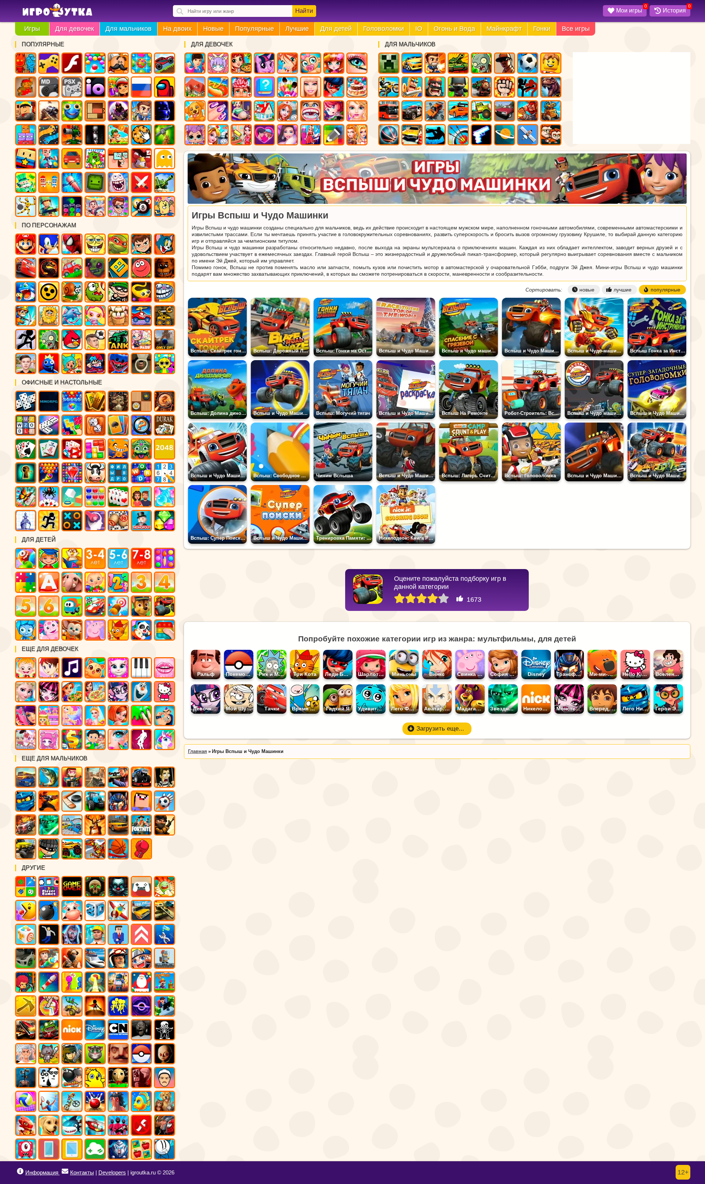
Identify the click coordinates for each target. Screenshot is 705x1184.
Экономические (118, 206)
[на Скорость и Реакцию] (95, 982)
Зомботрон (95, 268)
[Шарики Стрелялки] (72, 401)
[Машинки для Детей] (72, 606)
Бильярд (141, 206)
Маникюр (218, 111)
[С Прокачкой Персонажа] (141, 934)
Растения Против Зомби (48, 339)
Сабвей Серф (118, 87)
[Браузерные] (48, 401)
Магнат (95, 206)
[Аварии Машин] (72, 825)
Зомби (481, 63)
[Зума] (141, 449)
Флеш (72, 63)
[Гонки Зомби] (48, 1029)
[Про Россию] (141, 886)
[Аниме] (141, 958)
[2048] (164, 449)
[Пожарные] (48, 958)
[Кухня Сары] (48, 667)
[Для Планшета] (72, 1149)
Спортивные (389, 134)
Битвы (164, 182)
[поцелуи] (164, 667)
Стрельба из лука (458, 134)
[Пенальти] (164, 801)
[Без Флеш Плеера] (141, 1125)
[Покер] (72, 449)
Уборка (241, 134)
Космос (504, 134)
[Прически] (118, 715)
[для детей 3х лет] (141, 582)
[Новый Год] (141, 982)
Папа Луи (118, 63)
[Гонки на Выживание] (25, 1029)
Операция (241, 87)
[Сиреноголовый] (25, 1077)
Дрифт (458, 111)
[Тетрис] (72, 425)
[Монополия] (141, 520)
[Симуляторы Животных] (164, 1101)
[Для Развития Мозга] (95, 520)
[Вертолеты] (95, 1125)
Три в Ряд (141, 63)
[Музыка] (72, 667)
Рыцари (412, 87)
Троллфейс (164, 292)
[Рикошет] (118, 934)
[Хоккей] (72, 801)
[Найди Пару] (141, 1149)
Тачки (25, 268)
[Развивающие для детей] (48, 558)
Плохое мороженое (118, 315)
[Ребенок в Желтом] (164, 1053)
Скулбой (25, 363)
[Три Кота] (118, 630)
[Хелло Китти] (164, 691)
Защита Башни (72, 134)
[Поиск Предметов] (164, 401)
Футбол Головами (95, 339)
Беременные (241, 111)
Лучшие (297, 28)
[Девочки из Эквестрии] (118, 691)
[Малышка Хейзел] (25, 667)
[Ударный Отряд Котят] (48, 1053)
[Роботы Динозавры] (95, 848)
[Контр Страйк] (95, 777)
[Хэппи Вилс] (164, 1077)
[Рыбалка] (48, 777)
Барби (310, 87)
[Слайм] (141, 715)
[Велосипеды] (72, 1101)
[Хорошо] (432, 598)
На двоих (177, 28)
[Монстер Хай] (48, 691)
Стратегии (435, 87)
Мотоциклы (389, 87)
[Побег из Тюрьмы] (164, 777)
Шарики (95, 63)
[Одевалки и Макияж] (118, 739)
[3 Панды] (48, 1077)
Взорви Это (95, 315)
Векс (25, 339)
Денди (25, 87)
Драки (504, 87)
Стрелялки (435, 63)
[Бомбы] (48, 910)
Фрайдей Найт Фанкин (95, 363)
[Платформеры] (164, 982)
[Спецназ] (72, 958)
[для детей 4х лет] (164, 582)
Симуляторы (72, 158)
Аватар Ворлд (141, 339)
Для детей (336, 28)
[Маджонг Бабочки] (25, 496)
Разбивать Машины (435, 111)
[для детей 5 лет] (25, 606)
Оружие (481, 134)
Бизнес (25, 182)
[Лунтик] (48, 630)
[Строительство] (95, 934)
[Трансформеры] (118, 801)
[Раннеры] (118, 1006)
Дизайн (310, 134)
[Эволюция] (164, 934)
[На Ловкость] (48, 1006)
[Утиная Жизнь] (95, 1077)
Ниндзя (458, 87)
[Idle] (164, 1006)
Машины (164, 63)
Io (95, 87)
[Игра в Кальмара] (118, 1125)
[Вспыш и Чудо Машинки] (164, 606)
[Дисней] (95, 1029)
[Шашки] (141, 401)
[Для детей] (25, 558)
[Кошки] (95, 667)
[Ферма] (72, 910)
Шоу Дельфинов (72, 315)
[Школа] (95, 739)
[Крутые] (118, 1149)
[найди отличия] (141, 425)
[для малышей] (95, 582)
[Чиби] (48, 739)
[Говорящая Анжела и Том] (118, 667)
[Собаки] (48, 1125)
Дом (195, 87)
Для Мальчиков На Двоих (550, 134)
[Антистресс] (25, 934)
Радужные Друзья (48, 363)
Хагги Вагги (118, 363)
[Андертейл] (164, 1029)
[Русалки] (72, 715)
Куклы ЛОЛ (195, 134)
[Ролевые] (72, 934)
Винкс (287, 63)
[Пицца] (95, 691)
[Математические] (118, 582)
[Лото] (118, 520)
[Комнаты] (48, 715)
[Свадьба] (95, 715)
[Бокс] (141, 848)
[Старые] (72, 886)
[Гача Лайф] (25, 739)
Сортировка (72, 206)
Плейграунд (95, 182)
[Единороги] (164, 739)
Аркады (164, 158)
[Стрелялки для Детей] (118, 606)
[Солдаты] (164, 825)
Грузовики (481, 111)
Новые (213, 28)
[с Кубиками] (72, 496)
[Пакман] (25, 910)
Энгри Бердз (72, 339)
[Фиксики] (25, 630)
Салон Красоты (357, 111)
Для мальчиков (128, 28)
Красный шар (141, 268)
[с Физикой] (48, 934)
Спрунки (164, 363)
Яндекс (48, 63)
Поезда (481, 87)
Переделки (264, 111)
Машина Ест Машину (141, 315)
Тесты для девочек (264, 87)
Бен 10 (141, 244)
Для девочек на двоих (357, 134)
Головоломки (383, 28)
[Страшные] (118, 886)
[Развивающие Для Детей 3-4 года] (95, 558)
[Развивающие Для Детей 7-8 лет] (141, 558)
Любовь (264, 134)
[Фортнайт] (141, 825)
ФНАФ (164, 111)
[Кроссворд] (141, 473)
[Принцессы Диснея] (25, 691)
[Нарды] (95, 425)
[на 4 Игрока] (48, 886)
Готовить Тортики (357, 87)
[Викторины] (141, 496)
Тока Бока (72, 363)
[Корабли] (95, 958)
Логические (25, 134)
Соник (48, 244)
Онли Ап (164, 339)
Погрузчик (164, 315)
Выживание (164, 134)
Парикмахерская (333, 63)
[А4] (25, 1053)
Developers (112, 1172)
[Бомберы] (72, 1077)
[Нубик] (141, 801)
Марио (25, 244)
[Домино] (48, 425)
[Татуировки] (164, 715)
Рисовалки (164, 206)
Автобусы (389, 111)
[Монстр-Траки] (141, 777)
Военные (527, 111)
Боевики (48, 206)
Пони (264, 63)
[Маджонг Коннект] (48, 449)
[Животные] (72, 582)
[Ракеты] (48, 982)
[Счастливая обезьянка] (118, 449)
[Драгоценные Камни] (72, 473)
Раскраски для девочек (287, 87)
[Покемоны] (141, 1053)
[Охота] (95, 825)
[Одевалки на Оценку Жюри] (25, 715)
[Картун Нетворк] (118, 1029)
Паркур (435, 134)
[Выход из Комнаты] (25, 473)
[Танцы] (141, 739)
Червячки (141, 292)
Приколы (118, 182)
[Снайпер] (118, 777)
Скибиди (141, 363)
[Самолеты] (118, 910)
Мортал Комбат (48, 268)
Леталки (527, 134)
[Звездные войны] (48, 825)
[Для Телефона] (48, 1149)
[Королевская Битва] (118, 982)
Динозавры (550, 87)
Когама (25, 158)
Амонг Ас (164, 87)
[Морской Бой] (25, 520)
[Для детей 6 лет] (48, 606)
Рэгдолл (25, 206)
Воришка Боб (118, 292)
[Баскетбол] (118, 848)
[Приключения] (118, 958)
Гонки (541, 28)
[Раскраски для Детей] (164, 558)
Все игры (576, 28)
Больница (287, 111)
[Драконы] (25, 1125)
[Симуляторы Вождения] (25, 777)
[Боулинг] (95, 1101)
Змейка (48, 134)
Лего (550, 63)
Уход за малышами (310, 63)
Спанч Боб (95, 244)
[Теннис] (48, 1101)
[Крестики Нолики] (72, 520)
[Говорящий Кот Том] (95, 1053)
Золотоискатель (25, 315)
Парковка (412, 134)
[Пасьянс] (25, 449)
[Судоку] (164, 473)
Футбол (527, 63)
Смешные (118, 158)
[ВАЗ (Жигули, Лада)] (141, 910)
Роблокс (25, 111)
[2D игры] (164, 958)
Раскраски (95, 158)
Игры (32, 28)
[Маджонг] (95, 401)
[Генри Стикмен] (164, 1149)
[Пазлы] (25, 582)
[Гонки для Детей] (95, 606)
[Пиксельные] (25, 982)
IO (418, 28)
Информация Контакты (59, 1172)
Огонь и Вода (454, 28)
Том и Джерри (164, 244)
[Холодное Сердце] (141, 691)
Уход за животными (195, 111)
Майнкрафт (504, 28)
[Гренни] (141, 1029)
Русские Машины (504, 111)
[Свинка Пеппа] (95, 630)
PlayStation (72, 87)
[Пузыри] (164, 496)
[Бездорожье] (25, 848)
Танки (458, 63)
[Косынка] (118, 425)
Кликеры (141, 134)
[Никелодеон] (72, 1029)
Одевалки (195, 63)
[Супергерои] (164, 1125)
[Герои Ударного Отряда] (72, 1053)
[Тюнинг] (25, 958)
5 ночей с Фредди (164, 268)
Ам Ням (95, 292)
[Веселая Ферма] (95, 473)
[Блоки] (95, 449)
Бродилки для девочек (333, 111)
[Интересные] (164, 886)
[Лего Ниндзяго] (25, 801)
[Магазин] (72, 739)
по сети (118, 111)
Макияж (357, 63)
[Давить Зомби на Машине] (25, 825)
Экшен (141, 182)
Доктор (218, 134)
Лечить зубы (310, 111)
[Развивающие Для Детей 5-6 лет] (118, 558)
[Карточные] (118, 496)
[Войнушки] (48, 801)
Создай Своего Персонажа (218, 63)
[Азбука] (48, 582)
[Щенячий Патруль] (141, 606)
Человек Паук (72, 244)
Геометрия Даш (118, 268)
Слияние (48, 182)
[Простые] (95, 1149)
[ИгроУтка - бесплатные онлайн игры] (57, 10)
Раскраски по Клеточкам (333, 134)
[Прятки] (72, 982)
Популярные (254, 28)
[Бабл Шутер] (48, 473)
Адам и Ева (48, 315)
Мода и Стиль (287, 134)
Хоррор (95, 134)
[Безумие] (141, 1077)
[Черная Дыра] (141, 1006)
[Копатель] (25, 1006)
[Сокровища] (164, 520)
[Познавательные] (72, 558)
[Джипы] (72, 848)
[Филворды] (118, 473)
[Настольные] (25, 401)
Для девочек (74, 28)
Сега (48, 87)
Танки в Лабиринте (118, 339)
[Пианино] (141, 667)
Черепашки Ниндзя (118, 244)
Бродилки (118, 134)
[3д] (95, 910)
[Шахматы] (118, 401)
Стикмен (527, 87)
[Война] (164, 910)
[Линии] (95, 496)
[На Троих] (25, 886)
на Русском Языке (141, 87)
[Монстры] (25, 1149)
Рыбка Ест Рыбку (25, 292)
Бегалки (48, 158)
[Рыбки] (141, 1101)
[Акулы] (72, 1125)
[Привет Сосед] (118, 1053)
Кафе (218, 87)
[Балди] (118, 1077)
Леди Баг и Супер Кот (333, 87)
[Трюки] (72, 1006)
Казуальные (141, 158)
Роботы (550, 111)
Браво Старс (48, 292)
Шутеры (48, 111)
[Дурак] (164, 425)
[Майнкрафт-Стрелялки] (72, 777)
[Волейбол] (25, 1101)
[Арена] (95, 1006)
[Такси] (118, 825)
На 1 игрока (141, 111)
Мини (72, 111)
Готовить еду (241, 63)
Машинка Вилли (72, 268)
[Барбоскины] (72, 630)
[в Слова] (25, 425)
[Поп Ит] (164, 630)
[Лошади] (118, 1101)
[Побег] (48, 520)
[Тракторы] (95, 801)
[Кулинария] (72, 691)
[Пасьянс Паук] (48, 496)
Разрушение (72, 182)
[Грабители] (48, 848)
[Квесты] (95, 886)
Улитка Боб (72, 292)
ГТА (504, 63)
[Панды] (141, 630)
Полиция (412, 111)
